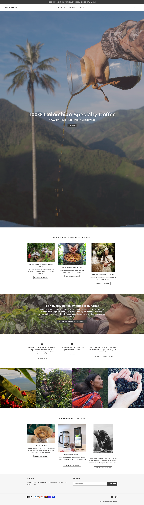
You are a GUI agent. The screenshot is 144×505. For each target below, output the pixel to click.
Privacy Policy (63, 482)
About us (29, 484)
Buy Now (72, 125)
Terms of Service (31, 482)
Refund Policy (53, 482)
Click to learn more (41, 456)
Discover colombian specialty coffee (72, 321)
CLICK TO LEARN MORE (103, 283)
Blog (35, 484)
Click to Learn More (41, 277)
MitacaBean (11, 7)
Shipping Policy (42, 482)
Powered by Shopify (112, 501)
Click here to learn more (72, 465)
